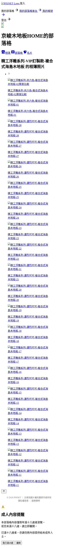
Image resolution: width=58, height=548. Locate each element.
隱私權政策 (23, 500)
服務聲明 (36, 500)
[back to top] (3, 491)
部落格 (19, 53)
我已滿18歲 (8, 543)
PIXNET (17, 497)
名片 (29, 53)
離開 (18, 543)
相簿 (8, 53)
